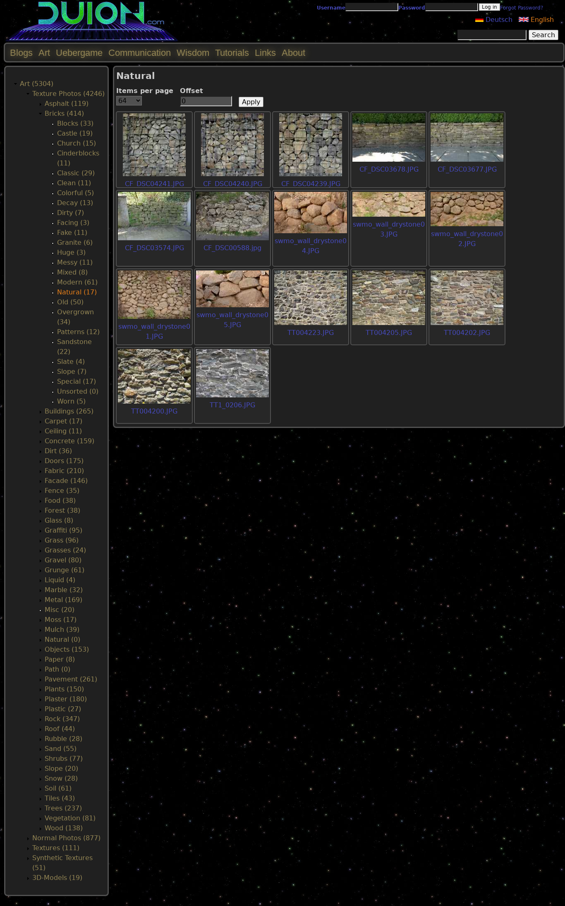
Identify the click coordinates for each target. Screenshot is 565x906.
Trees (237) (63, 808)
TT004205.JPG (389, 333)
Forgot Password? (521, 8)
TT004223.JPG (310, 333)
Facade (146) (66, 481)
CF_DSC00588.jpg (232, 248)
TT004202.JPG (467, 333)
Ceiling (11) (63, 431)
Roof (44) (60, 729)
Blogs (21, 53)
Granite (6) (75, 242)
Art (44, 53)
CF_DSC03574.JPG (154, 248)
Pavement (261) (71, 679)
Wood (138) (64, 828)
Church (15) (76, 143)
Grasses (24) (65, 550)
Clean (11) (74, 183)
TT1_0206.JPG (232, 405)
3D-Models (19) (57, 878)
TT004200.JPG (154, 411)
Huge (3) (71, 252)
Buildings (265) (69, 411)
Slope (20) (61, 768)
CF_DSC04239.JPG (310, 184)
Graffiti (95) (63, 530)
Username (331, 8)
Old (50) (70, 302)
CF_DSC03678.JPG (389, 169)
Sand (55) (61, 749)
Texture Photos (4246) (68, 94)
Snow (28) (61, 778)
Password (411, 8)
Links (265, 53)
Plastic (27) (63, 709)
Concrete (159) (69, 441)
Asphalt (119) (67, 104)
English (541, 20)
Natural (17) (77, 292)
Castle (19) (75, 133)
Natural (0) (62, 639)
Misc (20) (59, 610)
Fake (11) (72, 233)
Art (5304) (36, 84)
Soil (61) (58, 788)
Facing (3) (73, 223)
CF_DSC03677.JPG (467, 169)
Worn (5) (71, 401)
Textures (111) (55, 848)
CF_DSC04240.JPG (232, 184)
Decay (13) (75, 203)
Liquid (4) (60, 580)
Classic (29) (76, 173)
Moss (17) (61, 620)
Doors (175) (64, 461)
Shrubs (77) (64, 759)
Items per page (144, 91)
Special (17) (76, 381)
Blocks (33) (75, 123)
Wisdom (193, 53)
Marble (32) (64, 590)
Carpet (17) (63, 421)
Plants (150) (64, 689)
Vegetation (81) (70, 818)
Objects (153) (67, 649)
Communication (139, 53)
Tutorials (232, 53)
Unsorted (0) (77, 391)
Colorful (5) (75, 193)
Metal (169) (63, 600)
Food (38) (60, 500)
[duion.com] (92, 40)
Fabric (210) (64, 471)
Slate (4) (71, 362)
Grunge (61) (64, 570)
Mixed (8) (72, 272)
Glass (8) (59, 520)
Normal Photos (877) (66, 838)
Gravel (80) (63, 560)
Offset (191, 91)
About (293, 53)
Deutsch (498, 20)
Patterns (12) (78, 332)
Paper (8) (60, 659)
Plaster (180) (66, 699)
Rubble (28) (63, 739)
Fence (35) (62, 491)
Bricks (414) (64, 113)
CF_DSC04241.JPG (154, 184)
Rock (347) (62, 719)
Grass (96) (62, 540)
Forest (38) (62, 510)
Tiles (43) (60, 798)
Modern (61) (77, 282)
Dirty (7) (70, 213)
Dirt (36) (58, 451)
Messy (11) (75, 262)
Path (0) (57, 669)
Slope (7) (71, 371)
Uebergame (79, 53)
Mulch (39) (62, 629)
